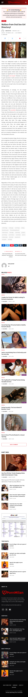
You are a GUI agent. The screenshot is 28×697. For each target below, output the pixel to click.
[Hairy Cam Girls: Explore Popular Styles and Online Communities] (4, 497)
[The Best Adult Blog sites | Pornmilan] (14, 2)
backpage (11, 228)
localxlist (20, 691)
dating (22, 228)
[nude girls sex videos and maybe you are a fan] (4, 555)
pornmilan (18, 234)
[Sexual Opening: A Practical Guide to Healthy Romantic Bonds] (14, 312)
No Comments (19, 32)
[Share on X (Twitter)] (12, 38)
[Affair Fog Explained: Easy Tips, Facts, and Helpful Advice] (4, 488)
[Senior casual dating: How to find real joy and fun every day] (14, 340)
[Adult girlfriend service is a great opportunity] (4, 574)
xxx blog (10, 239)
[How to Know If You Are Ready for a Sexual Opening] (14, 422)
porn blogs (4, 234)
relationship (4, 237)
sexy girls (4, 239)
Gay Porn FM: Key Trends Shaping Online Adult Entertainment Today (13, 474)
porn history (11, 234)
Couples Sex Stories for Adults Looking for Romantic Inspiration (13, 298)
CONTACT (21, 685)
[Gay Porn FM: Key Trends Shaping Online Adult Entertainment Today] (14, 462)
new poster (8, 30)
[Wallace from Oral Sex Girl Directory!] (14, 50)
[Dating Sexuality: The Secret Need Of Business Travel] (14, 395)
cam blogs (17, 228)
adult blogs (4, 228)
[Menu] (2, 2)
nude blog (17, 232)
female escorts (5, 230)
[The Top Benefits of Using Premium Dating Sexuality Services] (14, 367)
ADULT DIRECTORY (7, 685)
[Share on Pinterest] (19, 38)
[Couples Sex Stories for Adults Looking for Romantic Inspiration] (14, 284)
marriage (11, 232)
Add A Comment (14, 444)
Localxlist (13, 110)
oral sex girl (12, 75)
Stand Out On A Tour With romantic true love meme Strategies (16, 505)
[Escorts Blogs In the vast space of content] (4, 546)
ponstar (23, 232)
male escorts (5, 232)
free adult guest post (14, 230)
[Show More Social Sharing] (25, 38)
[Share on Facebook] (5, 38)
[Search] (26, 2)
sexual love (17, 237)
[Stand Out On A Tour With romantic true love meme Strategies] (4, 506)
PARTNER (14, 687)
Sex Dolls (11, 237)
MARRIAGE (15, 685)
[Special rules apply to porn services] (4, 565)
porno (23, 234)
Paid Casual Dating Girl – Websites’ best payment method (7, 255)
